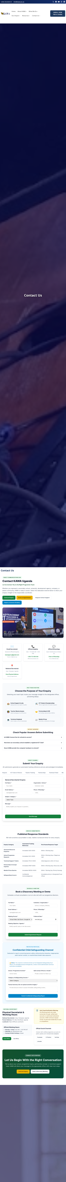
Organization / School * (40, 783)
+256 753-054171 (6, 2)
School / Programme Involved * (17, 970)
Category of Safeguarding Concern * (18, 977)
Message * (8, 803)
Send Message (33, 816)
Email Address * (9, 789)
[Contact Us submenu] (39, 15)
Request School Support (42, 597)
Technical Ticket (53, 772)
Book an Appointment (24, 597)
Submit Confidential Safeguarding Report (33, 996)
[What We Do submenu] (37, 11)
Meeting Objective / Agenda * (16, 923)
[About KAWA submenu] (26, 11)
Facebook (39, 1037)
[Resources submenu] (29, 15)
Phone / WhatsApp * (39, 789)
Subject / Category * (10, 796)
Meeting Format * (13, 916)
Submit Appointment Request (33, 934)
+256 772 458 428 (33, 656)
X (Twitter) (48, 1037)
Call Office (16, 1038)
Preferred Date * (38, 916)
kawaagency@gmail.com (12, 654)
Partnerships (42, 772)
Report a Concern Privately (12, 602)
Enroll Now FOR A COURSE (57, 13)
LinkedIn (39, 1041)
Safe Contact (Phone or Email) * (42, 970)
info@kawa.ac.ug (19, 2)
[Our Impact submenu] (19, 15)
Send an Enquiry (9, 597)
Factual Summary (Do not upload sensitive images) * (23, 984)
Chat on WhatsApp (54, 656)
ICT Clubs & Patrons (16, 772)
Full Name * (8, 783)
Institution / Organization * (41, 902)
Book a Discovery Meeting (40, 1071)
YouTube (57, 1037)
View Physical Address (12, 674)
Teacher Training (30, 772)
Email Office (7, 1038)
